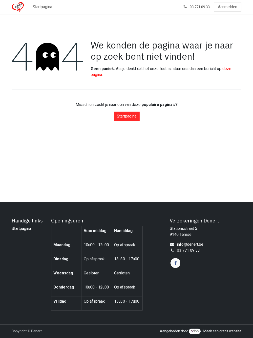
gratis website (230, 331)
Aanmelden (227, 6)
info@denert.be (190, 244)
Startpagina (126, 116)
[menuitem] (42, 7)
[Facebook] (175, 263)
